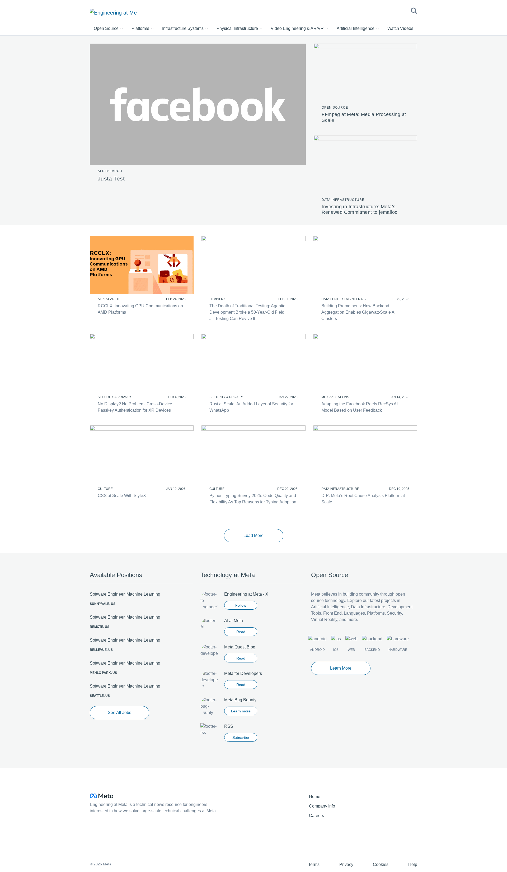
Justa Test (111, 178)
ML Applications (335, 397)
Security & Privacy (114, 397)
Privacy (346, 864)
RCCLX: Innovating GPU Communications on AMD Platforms (140, 309)
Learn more (241, 711)
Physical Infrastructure (238, 28)
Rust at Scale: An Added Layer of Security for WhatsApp (251, 407)
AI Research (110, 171)
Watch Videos (400, 28)
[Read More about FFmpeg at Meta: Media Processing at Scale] (365, 72)
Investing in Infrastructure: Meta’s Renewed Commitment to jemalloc (359, 209)
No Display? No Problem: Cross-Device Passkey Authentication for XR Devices (135, 407)
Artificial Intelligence (356, 28)
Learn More (340, 668)
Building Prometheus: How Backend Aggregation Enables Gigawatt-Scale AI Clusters (358, 312)
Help (412, 864)
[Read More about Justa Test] (198, 104)
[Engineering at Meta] (113, 12)
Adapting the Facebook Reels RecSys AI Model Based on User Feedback (359, 407)
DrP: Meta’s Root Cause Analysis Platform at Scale (363, 498)
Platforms (141, 28)
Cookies (380, 864)
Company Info (322, 806)
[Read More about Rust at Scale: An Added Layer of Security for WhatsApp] (253, 363)
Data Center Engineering (343, 299)
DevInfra (217, 299)
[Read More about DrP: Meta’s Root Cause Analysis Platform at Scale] (365, 454)
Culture (105, 489)
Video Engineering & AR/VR (298, 28)
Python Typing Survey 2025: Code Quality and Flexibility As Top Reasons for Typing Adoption (252, 498)
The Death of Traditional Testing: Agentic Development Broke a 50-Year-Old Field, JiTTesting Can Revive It (247, 312)
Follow (240, 605)
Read (240, 632)
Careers (316, 815)
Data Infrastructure (343, 200)
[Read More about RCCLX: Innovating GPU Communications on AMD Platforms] (142, 265)
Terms (314, 864)
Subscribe (240, 737)
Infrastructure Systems (183, 28)
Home (314, 796)
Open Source (107, 28)
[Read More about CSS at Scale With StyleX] (142, 454)
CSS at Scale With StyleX (122, 495)
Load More (253, 535)
